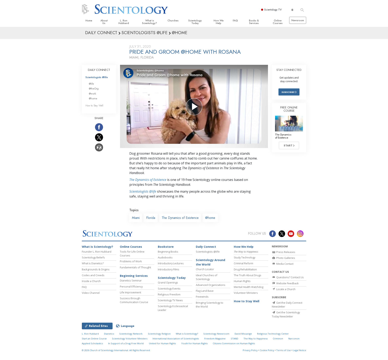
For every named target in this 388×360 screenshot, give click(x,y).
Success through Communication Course (134, 300)
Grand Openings (168, 282)
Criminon (278, 338)
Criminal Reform (243, 263)
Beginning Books (168, 251)
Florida (150, 217)
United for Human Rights (162, 343)
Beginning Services (134, 276)
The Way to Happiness (256, 338)
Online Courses (278, 22)
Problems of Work (131, 261)
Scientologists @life (96, 77)
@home (210, 217)
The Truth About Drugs (247, 275)
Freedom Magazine (215, 338)
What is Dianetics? (93, 263)
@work (92, 94)
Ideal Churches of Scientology (206, 277)
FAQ (235, 20)
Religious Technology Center (273, 333)
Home (88, 20)
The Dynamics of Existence (147, 179)
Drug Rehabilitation (245, 269)
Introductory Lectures (171, 263)
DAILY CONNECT (99, 70)
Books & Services (254, 22)
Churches (173, 20)
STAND (234, 338)
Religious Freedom (169, 294)
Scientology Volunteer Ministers (129, 338)
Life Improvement (130, 292)
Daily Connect (206, 247)
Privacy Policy (250, 350)
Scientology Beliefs (93, 257)
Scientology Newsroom (216, 333)
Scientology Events (169, 288)
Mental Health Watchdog (248, 287)
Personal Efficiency (131, 286)
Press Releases (285, 252)
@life (91, 84)
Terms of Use (283, 350)
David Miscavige (243, 333)
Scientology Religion (159, 333)
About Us (104, 22)
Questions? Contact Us (290, 277)
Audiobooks (165, 257)
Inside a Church (91, 281)
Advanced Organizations (210, 285)
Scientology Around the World (210, 262)
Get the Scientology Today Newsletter (286, 314)
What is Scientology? (149, 22)
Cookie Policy (267, 350)
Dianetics (109, 333)
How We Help (219, 22)
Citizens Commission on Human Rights (234, 343)
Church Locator (205, 269)
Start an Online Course (94, 338)
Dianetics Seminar (131, 280)
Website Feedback (287, 283)
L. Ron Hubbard (123, 22)
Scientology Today (195, 22)
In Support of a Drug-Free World (126, 343)
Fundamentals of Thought (135, 267)
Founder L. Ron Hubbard (96, 251)
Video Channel (91, 293)
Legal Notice (299, 350)
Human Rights (242, 281)
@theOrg (94, 88)
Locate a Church (285, 289)
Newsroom (297, 20)
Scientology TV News (170, 300)
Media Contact (284, 264)
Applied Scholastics (92, 343)
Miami (136, 217)
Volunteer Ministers (246, 293)
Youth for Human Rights (194, 343)
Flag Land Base (205, 291)
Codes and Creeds (93, 275)
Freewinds (202, 296)
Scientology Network (130, 333)
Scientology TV (273, 10)
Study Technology (244, 257)
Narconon (293, 338)
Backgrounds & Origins (96, 269)
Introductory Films (168, 269)
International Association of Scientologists (176, 338)
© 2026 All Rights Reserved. (116, 350)
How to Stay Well (94, 105)
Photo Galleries (285, 258)
